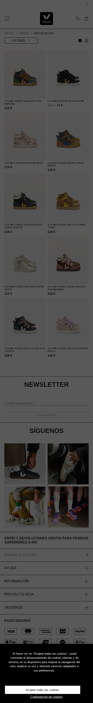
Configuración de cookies (46, 696)
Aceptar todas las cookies (42, 690)
